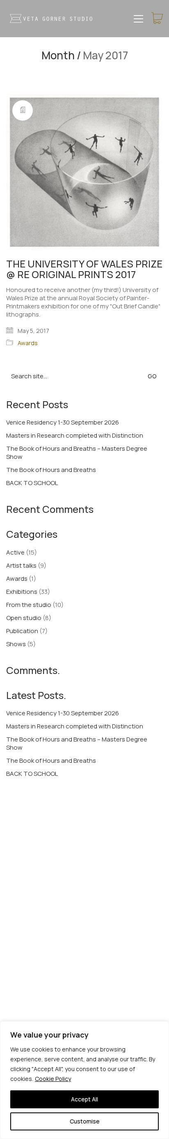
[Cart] (157, 18)
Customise (85, 1121)
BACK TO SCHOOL (32, 483)
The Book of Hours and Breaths (51, 470)
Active (15, 552)
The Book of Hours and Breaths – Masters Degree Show (76, 453)
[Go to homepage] (51, 18)
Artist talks (21, 566)
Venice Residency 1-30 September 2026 (62, 422)
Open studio (23, 618)
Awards (28, 343)
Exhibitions (21, 592)
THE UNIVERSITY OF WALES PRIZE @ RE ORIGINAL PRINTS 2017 (84, 269)
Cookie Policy (53, 1079)
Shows (16, 644)
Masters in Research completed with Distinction (74, 435)
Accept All (84, 1099)
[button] (138, 19)
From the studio (28, 605)
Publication (22, 631)
